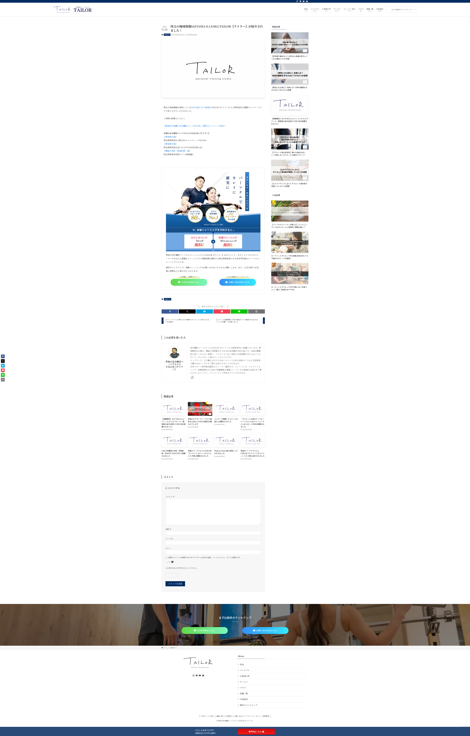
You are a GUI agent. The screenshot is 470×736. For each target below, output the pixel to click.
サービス (244, 681)
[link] (192, 377)
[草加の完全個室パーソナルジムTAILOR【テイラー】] (72, 9)
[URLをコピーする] (256, 311)
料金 (242, 664)
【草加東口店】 (170, 143)
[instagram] (297, 1)
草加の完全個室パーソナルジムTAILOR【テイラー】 (174, 365)
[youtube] (303, 1)
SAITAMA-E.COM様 (200, 107)
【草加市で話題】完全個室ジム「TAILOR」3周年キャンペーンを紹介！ (195, 125)
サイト (167, 548)
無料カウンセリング (249, 705)
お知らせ (167, 35)
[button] (170, 311)
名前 (168, 529)
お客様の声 (245, 676)
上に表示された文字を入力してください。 (181, 568)
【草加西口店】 (170, 136)
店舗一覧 (244, 693)
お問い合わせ (239, 716)
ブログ (243, 687)
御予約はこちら (255, 731)
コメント (170, 496)
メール (169, 538)
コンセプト (245, 670)
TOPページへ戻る (207, 716)
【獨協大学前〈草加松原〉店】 (177, 150)
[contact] (306, 1)
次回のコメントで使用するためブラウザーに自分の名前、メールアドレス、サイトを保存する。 (205, 557)
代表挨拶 (244, 699)
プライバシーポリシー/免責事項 (257, 716)
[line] (300, 1)
